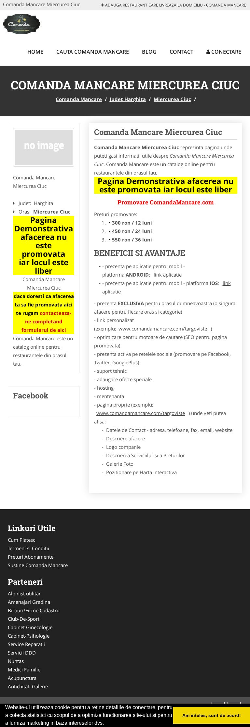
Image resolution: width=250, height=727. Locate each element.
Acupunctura (22, 678)
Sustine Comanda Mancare (38, 565)
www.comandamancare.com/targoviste (162, 328)
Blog (149, 51)
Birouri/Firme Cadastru (34, 610)
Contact (181, 51)
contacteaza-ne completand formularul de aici (46, 321)
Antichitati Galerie (28, 686)
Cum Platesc (21, 540)
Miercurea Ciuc (172, 99)
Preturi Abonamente (30, 556)
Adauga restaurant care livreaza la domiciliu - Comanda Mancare (175, 5)
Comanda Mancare (79, 99)
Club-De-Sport (23, 619)
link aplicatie (168, 274)
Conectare (225, 51)
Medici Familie (24, 669)
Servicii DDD (22, 652)
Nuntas (16, 661)
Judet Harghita (128, 99)
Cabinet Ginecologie (30, 627)
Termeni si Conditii (28, 548)
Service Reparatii (26, 644)
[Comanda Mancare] (43, 23)
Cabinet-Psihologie (28, 635)
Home (35, 51)
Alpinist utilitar (24, 593)
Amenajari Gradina (29, 602)
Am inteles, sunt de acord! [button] (211, 715)
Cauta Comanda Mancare (92, 51)
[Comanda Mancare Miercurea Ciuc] (43, 147)
